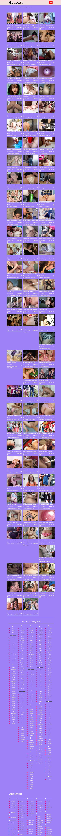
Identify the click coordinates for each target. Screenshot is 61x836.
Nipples (40, 676)
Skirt (50, 654)
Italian (31, 748)
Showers (49, 646)
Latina (31, 780)
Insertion (31, 744)
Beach (13, 679)
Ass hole (29, 135)
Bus (13, 721)
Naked (40, 670)
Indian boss (31, 820)
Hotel (31, 731)
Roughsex (41, 761)
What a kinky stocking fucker (29, 96)
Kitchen (31, 765)
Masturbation (40, 634)
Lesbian (31, 784)
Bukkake (15, 188)
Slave (50, 656)
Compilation (22, 660)
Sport (50, 676)
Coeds (48, 224)
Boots (11, 472)
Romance (41, 757)
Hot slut (30, 815)
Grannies (31, 696)
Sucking (49, 692)
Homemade (50, 117)
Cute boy (22, 829)
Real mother (40, 803)
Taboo (49, 704)
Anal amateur (13, 830)
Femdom (31, 638)
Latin (32, 778)
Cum (23, 676)
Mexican (40, 640)
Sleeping (49, 658)
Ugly (50, 739)
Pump (40, 742)
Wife (50, 771)
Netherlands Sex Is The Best (13, 113)
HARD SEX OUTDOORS (12, 504)
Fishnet (44, 609)
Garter (29, 117)
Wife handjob (49, 820)
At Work (29, 543)
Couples (22, 666)
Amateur (26, 46)
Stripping (49, 688)
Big (44, 259)
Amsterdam (46, 64)
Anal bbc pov (13, 832)
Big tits (12, 135)
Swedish (49, 696)
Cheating (44, 224)
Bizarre (14, 82)
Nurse (40, 684)
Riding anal (40, 807)
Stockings (50, 684)
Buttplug (14, 472)
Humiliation (31, 733)
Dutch (45, 401)
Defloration (22, 706)
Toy (49, 726)
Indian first (31, 822)
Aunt (14, 662)
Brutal (13, 717)
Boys (14, 707)
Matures (40, 636)
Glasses (31, 688)
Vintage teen (49, 807)
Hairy (31, 709)
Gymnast (31, 704)
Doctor (17, 259)
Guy (31, 702)
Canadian (33, 153)
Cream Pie (19, 188)
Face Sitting (31, 628)
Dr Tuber (51, 62)
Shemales (50, 644)
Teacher (49, 708)
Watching (50, 759)
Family (29, 490)
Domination (49, 330)
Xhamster (19, 27)
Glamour (31, 686)
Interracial (32, 746)
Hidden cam (31, 805)
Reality (40, 749)
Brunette (34, 82)
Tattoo (49, 706)
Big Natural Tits (25, 545)
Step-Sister (49, 650)
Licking (31, 786)
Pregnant (40, 736)
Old (40, 693)
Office (41, 691)
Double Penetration (33, 472)
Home (31, 723)
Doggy (44, 508)
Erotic (22, 733)
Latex (31, 776)
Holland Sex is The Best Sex (45, 96)
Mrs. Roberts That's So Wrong (29, 593)
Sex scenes (40, 820)
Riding (40, 753)
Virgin (50, 752)
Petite (41, 726)
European (10, 330)
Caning (31, 64)
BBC (9, 224)
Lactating (31, 772)
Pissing (40, 730)
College (32, 259)
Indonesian (31, 742)
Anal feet (12, 834)
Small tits (49, 660)
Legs (32, 782)
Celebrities (22, 640)
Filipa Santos (13, 817)
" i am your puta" (10, 291)
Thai (50, 714)
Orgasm (40, 697)
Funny (31, 666)
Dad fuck (21, 834)
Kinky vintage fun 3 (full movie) (29, 468)
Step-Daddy (22, 694)
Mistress (40, 648)
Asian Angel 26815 (43, 309)
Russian (40, 763)
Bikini (13, 691)
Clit (43, 206)
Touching (50, 724)
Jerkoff (31, 757)
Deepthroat (16, 490)
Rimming (40, 755)
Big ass (29, 46)
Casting (22, 636)
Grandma (31, 692)
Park (41, 716)
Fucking (48, 188)
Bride (30, 614)
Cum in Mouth (9, 367)
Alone (26, 82)
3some (26, 188)
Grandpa (31, 694)
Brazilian (13, 709)
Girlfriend (31, 682)
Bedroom (13, 683)
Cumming (23, 680)
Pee (40, 722)
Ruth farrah (40, 811)
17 (27, 7)
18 (28, 7)
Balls (14, 671)
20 (30, 7)
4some (13, 632)
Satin (50, 630)
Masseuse (41, 632)
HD (48, 206)
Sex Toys (49, 638)
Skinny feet (40, 832)
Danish (22, 698)
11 (19, 7)
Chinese (22, 646)
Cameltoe (23, 630)
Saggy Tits (50, 628)
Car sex (34, 188)
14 (23, 7)
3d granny (13, 803)
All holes (12, 824)
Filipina (31, 644)
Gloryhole (32, 690)
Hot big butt (31, 813)
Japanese (32, 753)
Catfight (22, 638)
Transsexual (49, 728)
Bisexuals (14, 693)
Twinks (49, 732)
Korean (31, 767)
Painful (40, 708)
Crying (22, 672)
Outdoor (40, 701)
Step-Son (50, 668)
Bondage (28, 259)
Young (49, 779)
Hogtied (34, 64)
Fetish (35, 259)
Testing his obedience (11, 362)
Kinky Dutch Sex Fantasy (44, 397)
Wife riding (49, 822)
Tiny (50, 716)
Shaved (49, 640)
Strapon (49, 686)
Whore (49, 769)
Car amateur (22, 803)
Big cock (46, 259)
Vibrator (49, 748)
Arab (31, 508)
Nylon (40, 686)
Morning (40, 658)
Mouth (40, 662)
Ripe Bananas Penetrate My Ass (14, 451)
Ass (33, 508)
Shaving (49, 642)
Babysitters (13, 669)
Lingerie (31, 788)
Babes (28, 64)
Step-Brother (13, 713)
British (15, 135)
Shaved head (40, 822)
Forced (31, 658)
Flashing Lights (42, 273)
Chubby (51, 490)
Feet (32, 634)
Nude (41, 678)
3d (8, 579)
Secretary (50, 634)
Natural (40, 672)
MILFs (40, 644)
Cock (17, 224)
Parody (40, 718)
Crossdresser (22, 670)
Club (23, 654)
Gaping (19, 64)
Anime (13, 646)
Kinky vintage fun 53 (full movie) (46, 42)
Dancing (22, 696)
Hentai (31, 717)
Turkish (49, 730)
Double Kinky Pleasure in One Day (46, 557)
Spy (49, 678)
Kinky (18, 330)
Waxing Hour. (42, 326)
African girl (13, 822)
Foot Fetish (51, 472)
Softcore (49, 664)
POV (41, 734)
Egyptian (22, 729)
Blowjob (44, 46)
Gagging (31, 672)
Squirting (49, 682)
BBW (29, 206)
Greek (31, 698)
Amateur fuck (13, 826)
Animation (14, 644)
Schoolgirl (50, 632)
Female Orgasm (26, 332)
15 (24, 7)
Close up (22, 811)
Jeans (31, 755)
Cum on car (22, 825)
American (10, 277)
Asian (44, 153)
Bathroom (30, 224)
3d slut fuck (13, 807)
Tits (49, 720)
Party (41, 720)
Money (40, 654)
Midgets (40, 642)
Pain (41, 706)
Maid (41, 628)
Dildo (34, 277)
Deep (32, 277)
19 (29, 7)
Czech (22, 688)
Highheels (32, 117)
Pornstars (41, 732)
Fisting (47, 609)
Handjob (32, 490)
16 (25, 7)
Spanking (50, 672)
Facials (31, 630)
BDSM (9, 64)
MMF (41, 650)
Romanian (41, 759)
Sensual (49, 636)
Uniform (49, 741)
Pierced (40, 728)
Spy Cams (50, 680)
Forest (15, 508)
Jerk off (30, 833)
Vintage (49, 750)
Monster (40, 656)
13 (22, 7)
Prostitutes (41, 738)
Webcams (50, 763)
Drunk (22, 720)
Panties (40, 712)
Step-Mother (40, 660)
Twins (50, 734)
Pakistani (40, 710)
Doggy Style (47, 508)
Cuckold (22, 674)
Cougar (14, 259)
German (31, 680)
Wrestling (50, 773)
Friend (31, 662)
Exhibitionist (22, 739)
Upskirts (49, 743)
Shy (49, 648)
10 (18, 7)
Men (41, 638)
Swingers (50, 698)
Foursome (14, 330)
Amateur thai (13, 828)
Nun (41, 682)
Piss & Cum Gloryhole (11, 593)
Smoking (49, 662)
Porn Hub (35, 453)
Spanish (49, 670)
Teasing (49, 710)
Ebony (22, 727)
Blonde (50, 64)
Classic (48, 277)
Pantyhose (40, 714)
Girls (50, 224)
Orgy (41, 699)
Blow (9, 188)
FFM (32, 642)
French (31, 660)
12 (21, 7)
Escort (22, 735)
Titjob (50, 718)
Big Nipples (34, 135)
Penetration (40, 724)
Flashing (46, 206)
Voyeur (49, 754)
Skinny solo (40, 828)
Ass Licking (10, 46)
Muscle (40, 664)
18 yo (42, 206)
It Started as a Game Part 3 (45, 380)
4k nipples (13, 812)
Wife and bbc (49, 818)
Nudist (40, 680)
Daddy (49, 153)
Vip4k (48, 809)
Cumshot (42, 401)
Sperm (49, 674)
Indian (31, 740)
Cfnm (18, 277)
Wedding (49, 765)
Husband (31, 735)
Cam (45, 82)
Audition (13, 660)
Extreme (15, 64)
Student (49, 690)
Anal (41, 46)
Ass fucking (14, 419)
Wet (49, 767)
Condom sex (22, 662)
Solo (50, 666)
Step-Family (31, 632)
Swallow (49, 694)
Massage (40, 630)
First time (33, 419)
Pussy (40, 744)
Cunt (47, 472)
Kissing (31, 763)
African (13, 638)
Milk (40, 646)
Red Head (41, 751)
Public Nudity (40, 740)
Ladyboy (31, 774)
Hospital (31, 727)
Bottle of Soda (42, 184)
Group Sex (48, 46)
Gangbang (31, 674)
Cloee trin (22, 809)
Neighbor (41, 674)
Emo (23, 731)
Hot (31, 729)
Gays (32, 678)
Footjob (31, 656)
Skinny (49, 652)
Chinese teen (22, 805)
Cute (23, 686)
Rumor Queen (26, 255)
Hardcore (49, 401)
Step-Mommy (40, 652)
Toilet (50, 722)
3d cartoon (13, 801)
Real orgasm (40, 805)
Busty (51, 437)
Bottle (42, 188)
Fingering (19, 46)
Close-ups (48, 82)
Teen (50, 712)
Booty (32, 46)
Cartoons (22, 634)
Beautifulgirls (15, 46)
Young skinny (49, 831)
